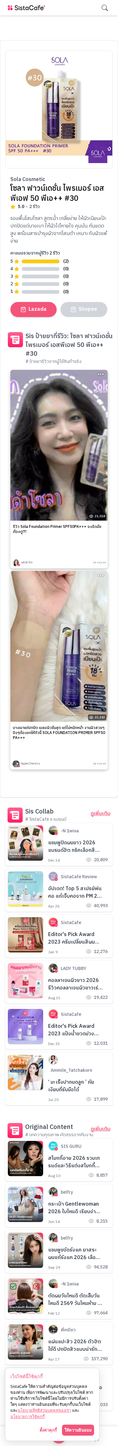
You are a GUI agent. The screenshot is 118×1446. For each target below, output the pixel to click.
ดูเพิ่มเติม (100, 814)
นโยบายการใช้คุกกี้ (27, 1416)
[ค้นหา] (104, 8)
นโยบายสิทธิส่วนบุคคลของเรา (44, 1410)
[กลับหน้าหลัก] (28, 7)
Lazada (38, 309)
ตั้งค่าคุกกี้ (48, 1430)
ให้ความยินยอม (78, 1430)
